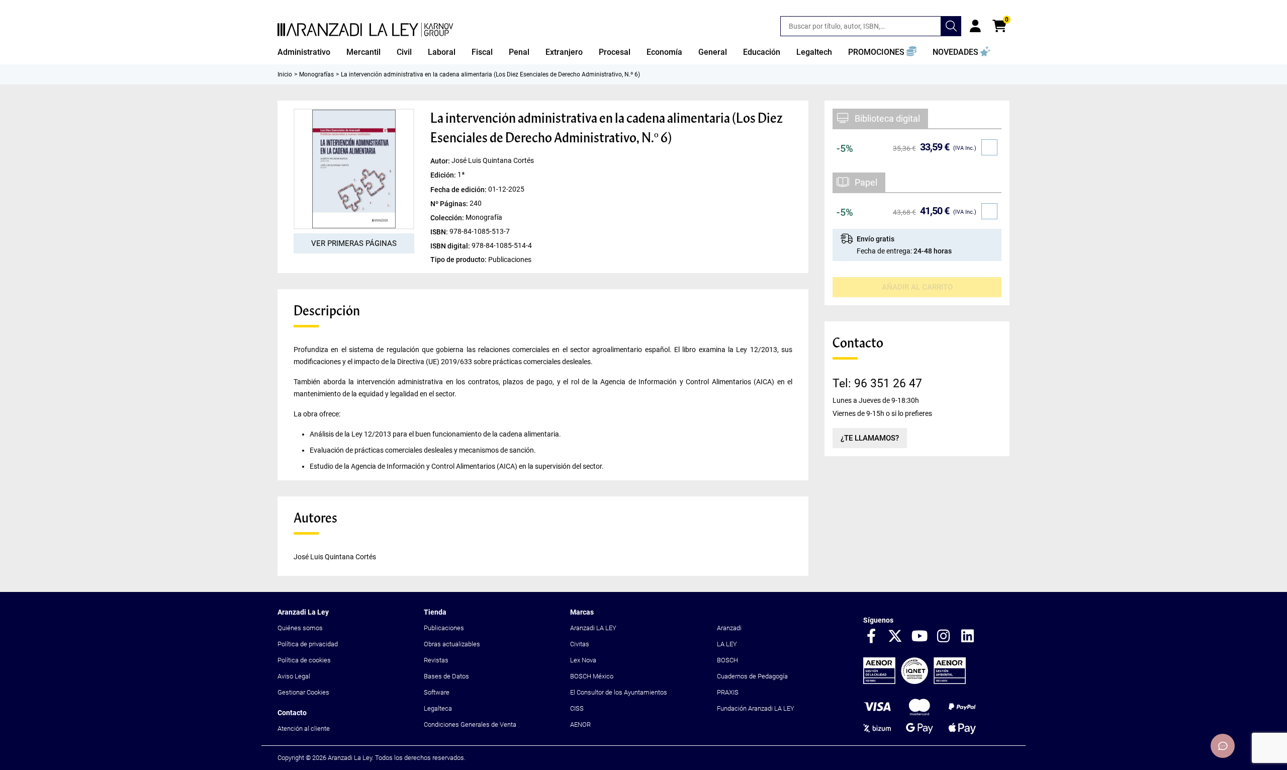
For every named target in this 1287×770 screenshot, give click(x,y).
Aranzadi (729, 628)
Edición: (443, 175)
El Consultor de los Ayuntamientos (618, 692)
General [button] (712, 52)
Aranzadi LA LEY (593, 628)
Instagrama (944, 636)
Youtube (919, 636)
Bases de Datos (446, 676)
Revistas (436, 660)
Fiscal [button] (482, 52)
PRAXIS (728, 692)
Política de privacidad (308, 644)
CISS (577, 708)
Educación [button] (761, 52)
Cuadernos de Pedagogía (752, 676)
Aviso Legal (294, 676)
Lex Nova (583, 660)
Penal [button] (519, 52)
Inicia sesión (975, 26)
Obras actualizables (452, 644)
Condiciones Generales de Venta (470, 724)
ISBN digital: (451, 245)
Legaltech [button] (814, 52)
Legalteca (438, 708)
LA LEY (727, 644)
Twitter (895, 636)
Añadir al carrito (917, 287)
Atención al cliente (304, 728)
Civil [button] (404, 52)
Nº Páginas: (450, 203)
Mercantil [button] (363, 52)
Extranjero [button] (564, 52)
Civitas (579, 644)
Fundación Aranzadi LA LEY (755, 708)
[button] (882, 52)
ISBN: (439, 231)
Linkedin (968, 636)
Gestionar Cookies (303, 692)
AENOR (580, 724)
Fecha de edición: (459, 189)
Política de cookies (304, 660)
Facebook (871, 636)
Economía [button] (664, 52)
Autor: (440, 161)
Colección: (448, 217)
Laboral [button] (441, 52)
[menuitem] (303, 52)
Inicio (285, 74)
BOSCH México (591, 676)
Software (436, 692)
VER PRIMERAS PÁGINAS (354, 243)
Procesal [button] (614, 52)
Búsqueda (951, 26)
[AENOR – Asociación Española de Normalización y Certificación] (914, 682)
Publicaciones (444, 628)
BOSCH (727, 660)
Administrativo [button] (304, 52)
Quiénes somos (300, 628)
